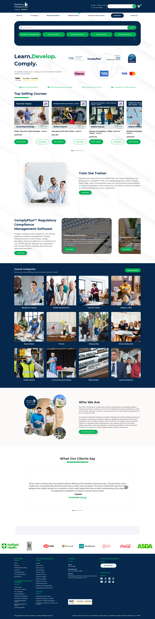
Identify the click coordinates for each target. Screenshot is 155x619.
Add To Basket (21, 142)
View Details (43, 142)
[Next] (138, 125)
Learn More (69, 249)
